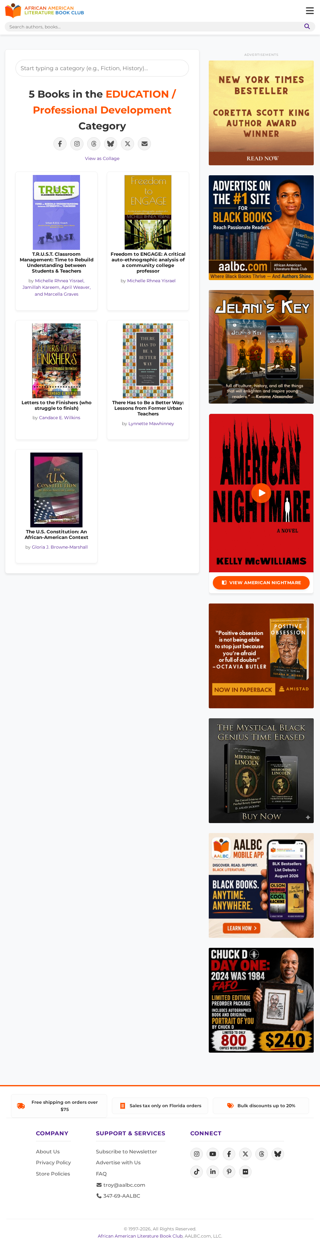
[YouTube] (213, 1154)
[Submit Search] (306, 26)
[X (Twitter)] (245, 1154)
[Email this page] (144, 143)
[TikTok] (196, 1172)
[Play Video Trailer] (261, 493)
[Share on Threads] (93, 143)
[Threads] (261, 1154)
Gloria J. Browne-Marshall (60, 547)
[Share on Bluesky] (110, 143)
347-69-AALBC (121, 1196)
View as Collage (102, 158)
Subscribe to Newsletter (126, 1152)
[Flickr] (245, 1172)
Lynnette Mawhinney (151, 423)
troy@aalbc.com (123, 1185)
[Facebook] (229, 1154)
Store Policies (53, 1174)
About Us (48, 1152)
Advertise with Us (118, 1163)
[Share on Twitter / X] (127, 143)
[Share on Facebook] (60, 143)
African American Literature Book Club (140, 1236)
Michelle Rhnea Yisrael (151, 280)
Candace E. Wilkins (59, 417)
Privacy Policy (53, 1163)
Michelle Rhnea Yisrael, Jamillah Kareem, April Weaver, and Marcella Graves (56, 287)
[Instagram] (196, 1154)
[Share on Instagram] (76, 143)
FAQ (101, 1174)
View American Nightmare (265, 582)
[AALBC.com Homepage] (44, 11)
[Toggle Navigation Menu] (309, 11)
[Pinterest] (229, 1172)
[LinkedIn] (213, 1172)
